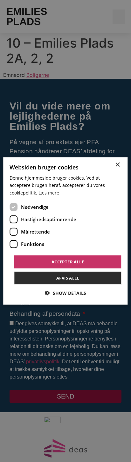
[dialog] (65, 231)
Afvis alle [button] (67, 278)
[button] (65, 293)
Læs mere (48, 192)
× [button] (117, 164)
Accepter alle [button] (68, 262)
